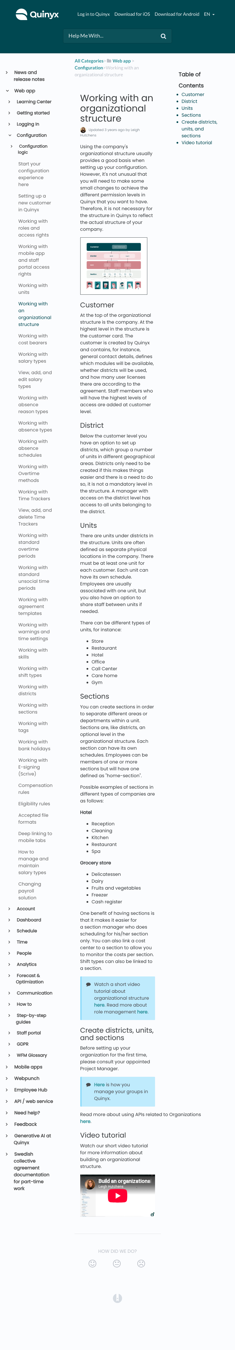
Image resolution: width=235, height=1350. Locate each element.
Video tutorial (197, 142)
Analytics (26, 965)
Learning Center (34, 102)
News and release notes (29, 76)
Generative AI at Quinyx (32, 1139)
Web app (24, 90)
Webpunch (27, 1078)
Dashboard (28, 920)
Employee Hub (30, 1090)
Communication (34, 993)
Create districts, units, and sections (200, 129)
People (24, 953)
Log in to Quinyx (93, 14)
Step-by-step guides (31, 1019)
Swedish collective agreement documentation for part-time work (32, 1171)
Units (187, 108)
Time (22, 942)
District (189, 101)
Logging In (27, 124)
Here (99, 1084)
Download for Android (177, 14)
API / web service (33, 1101)
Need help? (27, 1112)
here (99, 1005)
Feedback (25, 1124)
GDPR (22, 1044)
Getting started (33, 113)
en (207, 14)
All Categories (89, 61)
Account (25, 909)
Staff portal (28, 1033)
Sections (191, 115)
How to (24, 1004)
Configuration (31, 135)
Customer (193, 94)
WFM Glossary (31, 1055)
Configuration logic (32, 150)
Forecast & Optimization (30, 979)
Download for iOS (132, 14)
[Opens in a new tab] (117, 1298)
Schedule (26, 931)
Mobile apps (28, 1067)
